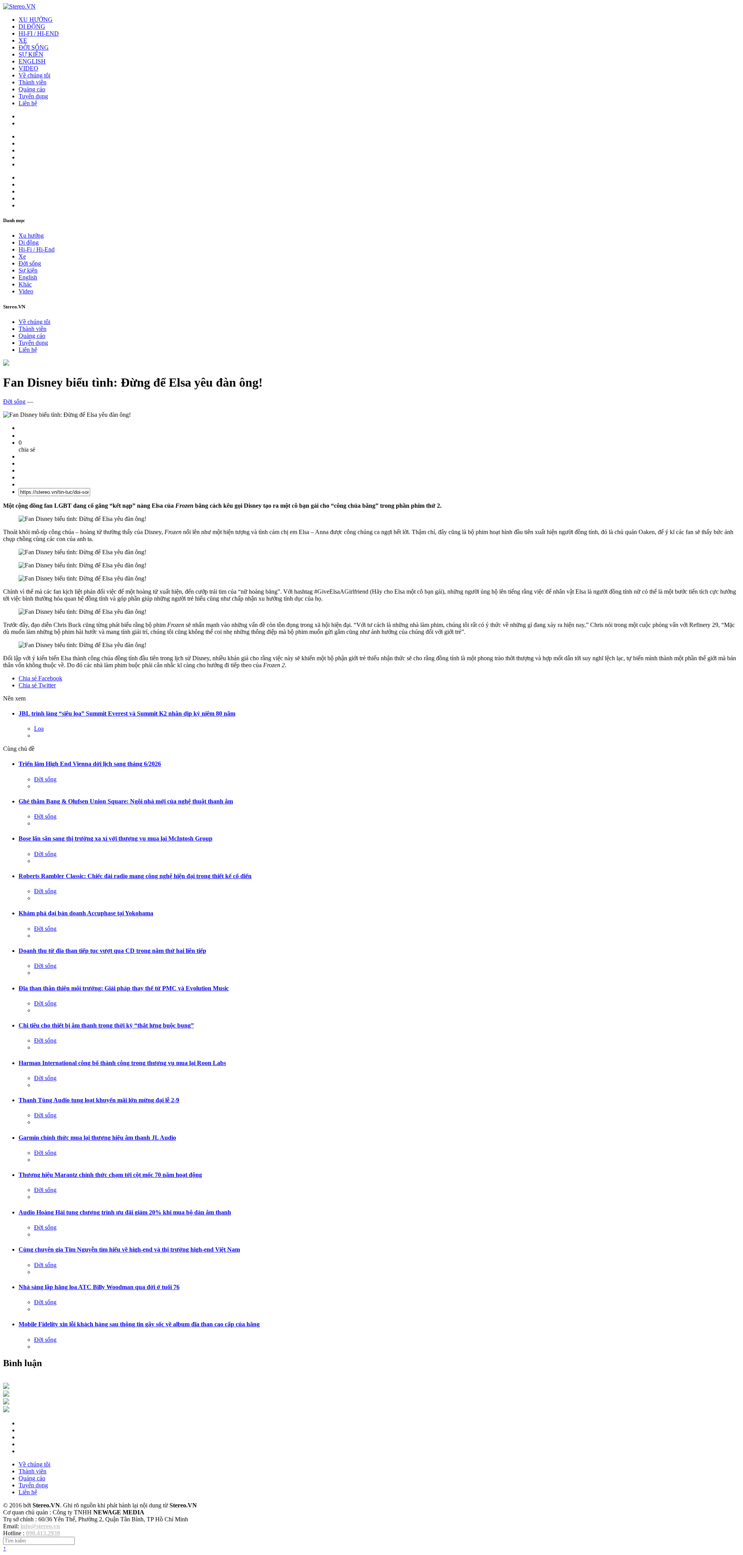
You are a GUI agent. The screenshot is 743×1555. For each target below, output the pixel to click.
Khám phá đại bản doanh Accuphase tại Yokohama (86, 913)
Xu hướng (31, 235)
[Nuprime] (6, 1402)
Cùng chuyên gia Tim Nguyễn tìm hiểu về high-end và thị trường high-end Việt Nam (129, 1249)
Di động (29, 242)
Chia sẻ (40, 678)
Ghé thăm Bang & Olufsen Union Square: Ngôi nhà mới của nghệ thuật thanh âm (126, 801)
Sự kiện (28, 270)
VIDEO (28, 68)
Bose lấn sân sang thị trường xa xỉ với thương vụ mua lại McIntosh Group (115, 838)
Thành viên (32, 82)
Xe (22, 256)
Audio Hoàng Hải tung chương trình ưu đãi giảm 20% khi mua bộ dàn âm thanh (125, 1212)
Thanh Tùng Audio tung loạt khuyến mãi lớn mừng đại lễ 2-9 (99, 1100)
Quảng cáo (32, 89)
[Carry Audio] (6, 1394)
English (28, 277)
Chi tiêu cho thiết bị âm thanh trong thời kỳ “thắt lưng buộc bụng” (106, 1025)
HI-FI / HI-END (39, 33)
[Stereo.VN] (19, 6)
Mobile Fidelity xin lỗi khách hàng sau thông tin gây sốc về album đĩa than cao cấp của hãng (139, 1324)
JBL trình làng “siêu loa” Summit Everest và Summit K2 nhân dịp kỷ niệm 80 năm (127, 713)
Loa (39, 728)
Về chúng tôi (34, 75)
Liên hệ (28, 103)
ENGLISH (32, 61)
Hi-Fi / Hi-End (37, 249)
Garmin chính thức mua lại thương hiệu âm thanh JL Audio (97, 1137)
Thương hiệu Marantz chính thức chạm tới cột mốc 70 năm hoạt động (110, 1174)
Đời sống (30, 263)
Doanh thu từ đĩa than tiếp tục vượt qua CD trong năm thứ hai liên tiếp (112, 950)
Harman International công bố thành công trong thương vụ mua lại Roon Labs (122, 1063)
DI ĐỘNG (32, 26)
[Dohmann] (6, 1387)
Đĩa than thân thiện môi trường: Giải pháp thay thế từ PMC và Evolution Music (124, 988)
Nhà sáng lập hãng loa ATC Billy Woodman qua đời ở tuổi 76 (99, 1287)
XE (23, 40)
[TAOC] (6, 1410)
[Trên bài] (6, 363)
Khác (25, 284)
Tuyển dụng (33, 96)
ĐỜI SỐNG (34, 47)
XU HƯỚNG (36, 19)
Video (26, 291)
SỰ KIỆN (31, 54)
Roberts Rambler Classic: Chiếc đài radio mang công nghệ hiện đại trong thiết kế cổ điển (135, 876)
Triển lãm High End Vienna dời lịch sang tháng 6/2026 (90, 763)
